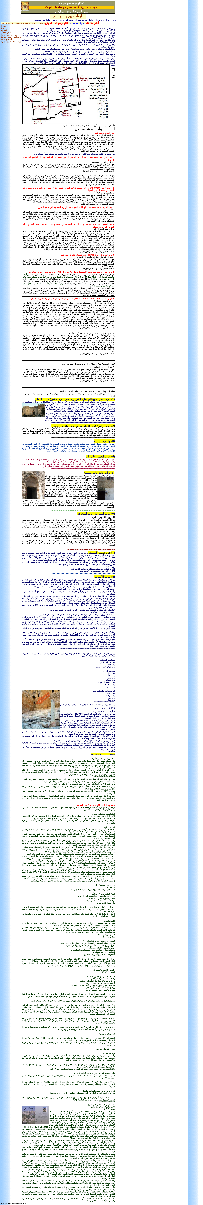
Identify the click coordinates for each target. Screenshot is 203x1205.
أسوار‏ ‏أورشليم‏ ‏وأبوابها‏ (9, 35)
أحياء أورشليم (6, 39)
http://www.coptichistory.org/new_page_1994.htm (23, 23)
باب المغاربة (5, 30)
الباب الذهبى (6, 33)
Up (2, 28)
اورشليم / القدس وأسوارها (11, 41)
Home (3, 26)
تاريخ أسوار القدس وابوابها (11, 37)
